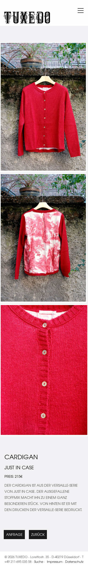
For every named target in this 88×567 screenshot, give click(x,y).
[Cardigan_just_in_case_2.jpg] (44, 434)
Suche (38, 561)
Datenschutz (74, 561)
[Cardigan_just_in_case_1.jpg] (43, 169)
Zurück (38, 534)
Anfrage (14, 534)
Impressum (54, 561)
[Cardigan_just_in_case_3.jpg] (43, 300)
